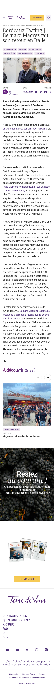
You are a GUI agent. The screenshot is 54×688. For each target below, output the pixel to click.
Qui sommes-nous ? (16, 620)
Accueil (5, 25)
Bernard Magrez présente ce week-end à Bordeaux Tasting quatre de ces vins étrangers (26, 314)
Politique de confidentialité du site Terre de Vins (27, 678)
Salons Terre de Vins (25, 53)
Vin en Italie (40, 53)
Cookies (42, 674)
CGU (5, 633)
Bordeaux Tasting (35, 49)
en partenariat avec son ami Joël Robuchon (25, 128)
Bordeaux (22, 49)
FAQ (5, 629)
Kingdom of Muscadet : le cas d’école (21, 436)
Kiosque (8, 624)
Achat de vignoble (10, 49)
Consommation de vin (11, 429)
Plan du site (13, 674)
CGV (5, 637)
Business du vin (9, 53)
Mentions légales (28, 674)
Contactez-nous (15, 616)
